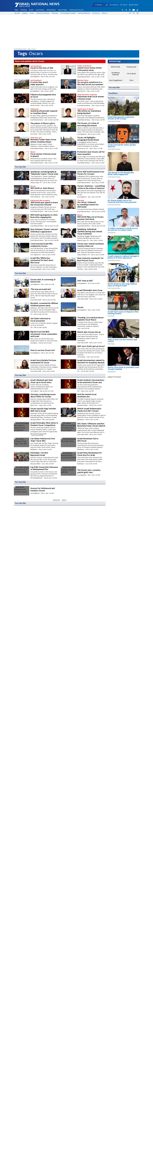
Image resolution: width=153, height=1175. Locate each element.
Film (131, 80)
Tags (29, 49)
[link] (123, 118)
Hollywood (131, 67)
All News (24, 10)
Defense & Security (76, 10)
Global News (51, 10)
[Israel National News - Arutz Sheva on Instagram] (130, 10)
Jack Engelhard (115, 80)
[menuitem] (17, 10)
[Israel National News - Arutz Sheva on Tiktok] (137, 10)
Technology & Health (68, 13)
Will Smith (115, 67)
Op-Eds (17, 13)
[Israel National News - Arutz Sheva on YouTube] (134, 10)
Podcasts (55, 13)
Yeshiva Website (84, 13)
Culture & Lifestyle (42, 13)
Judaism (25, 13)
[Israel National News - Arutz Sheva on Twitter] (122, 10)
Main (16, 10)
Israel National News (20, 49)
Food (32, 13)
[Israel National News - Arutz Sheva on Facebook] (126, 10)
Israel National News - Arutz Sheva (31, 6)
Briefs (31, 10)
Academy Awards (115, 74)
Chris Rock (131, 74)
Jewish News (62, 10)
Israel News (40, 10)
